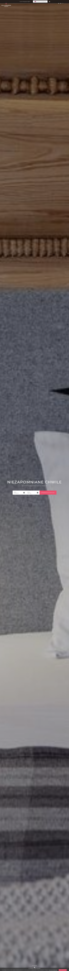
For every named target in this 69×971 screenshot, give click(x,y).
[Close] (49, 1)
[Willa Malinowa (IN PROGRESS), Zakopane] (6, 3)
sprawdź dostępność (48, 492)
